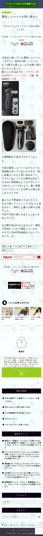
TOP (13, 530)
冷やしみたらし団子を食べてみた (18, 407)
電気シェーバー (8, 250)
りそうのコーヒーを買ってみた (17, 425)
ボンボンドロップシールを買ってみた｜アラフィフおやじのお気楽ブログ (23, 466)
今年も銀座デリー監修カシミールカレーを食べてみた (22, 399)
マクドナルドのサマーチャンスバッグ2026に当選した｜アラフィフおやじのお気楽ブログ (22, 456)
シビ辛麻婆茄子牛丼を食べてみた (18, 413)
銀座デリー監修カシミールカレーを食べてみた (23, 441)
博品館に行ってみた (12, 463)
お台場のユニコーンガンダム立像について (21, 473)
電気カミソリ (33, 246)
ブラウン (23, 246)
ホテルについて (11, 419)
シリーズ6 (14, 246)
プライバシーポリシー (25, 530)
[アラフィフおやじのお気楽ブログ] (21, 6)
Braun (5, 246)
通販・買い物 (6, 12)
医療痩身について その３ (15, 482)
